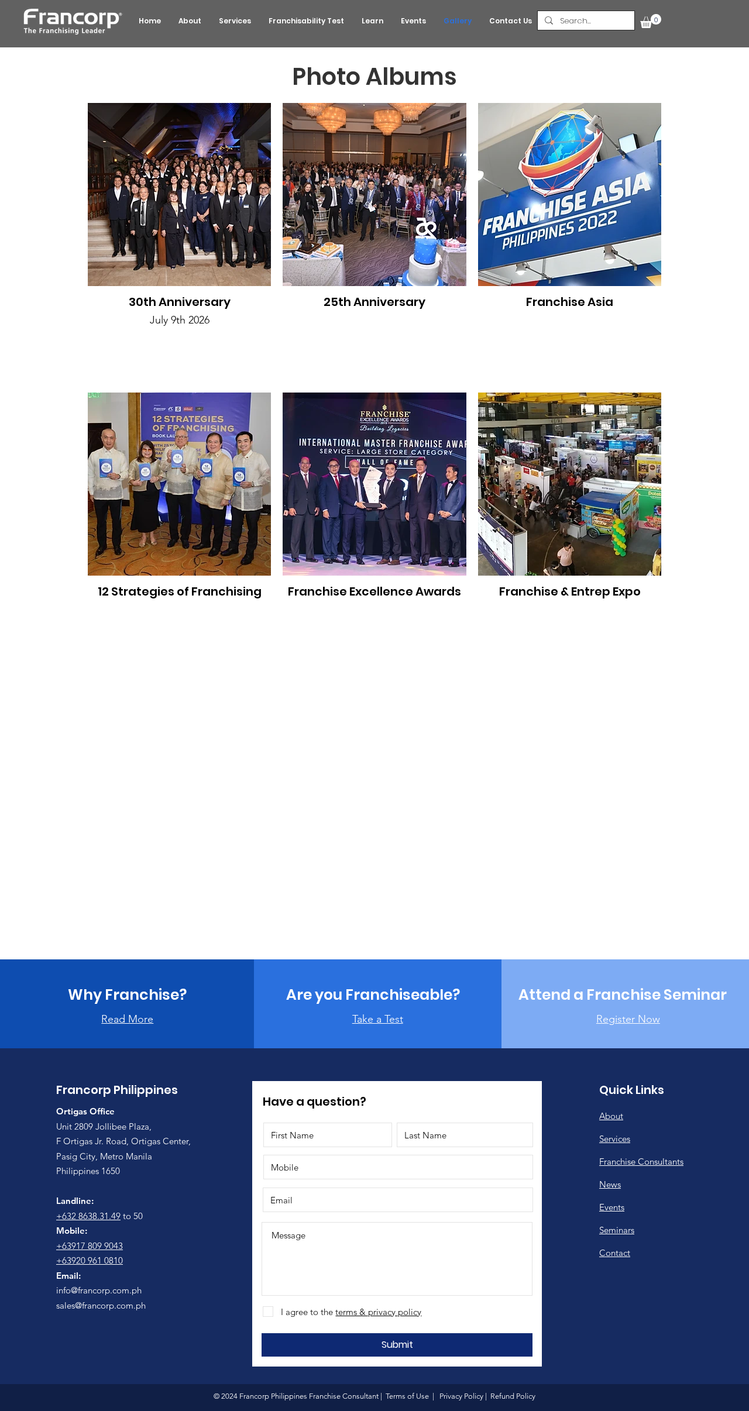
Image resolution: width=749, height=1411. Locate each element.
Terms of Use (407, 1396)
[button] (650, 21)
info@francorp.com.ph (99, 1290)
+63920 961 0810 (89, 1260)
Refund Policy (512, 1396)
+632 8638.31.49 (88, 1215)
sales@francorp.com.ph (101, 1305)
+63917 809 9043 (89, 1245)
